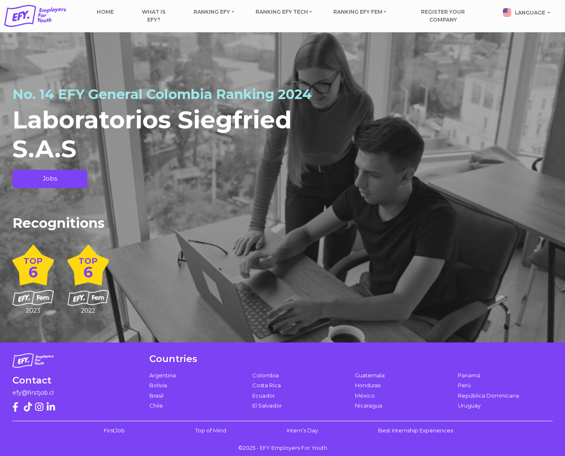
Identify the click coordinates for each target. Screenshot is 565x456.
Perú (464, 385)
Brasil (156, 395)
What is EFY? (153, 16)
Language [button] (530, 13)
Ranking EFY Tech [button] (282, 12)
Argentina (162, 375)
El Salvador (267, 405)
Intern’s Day (302, 430)
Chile (156, 405)
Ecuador (263, 395)
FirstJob (114, 430)
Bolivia (158, 385)
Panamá (469, 375)
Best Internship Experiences (415, 430)
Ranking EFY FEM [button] (358, 12)
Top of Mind (210, 430)
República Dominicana (488, 395)
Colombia (265, 375)
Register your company (443, 16)
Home (105, 12)
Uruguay (469, 405)
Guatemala (370, 375)
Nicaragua (368, 405)
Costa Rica (266, 385)
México (365, 395)
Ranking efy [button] (212, 12)
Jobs (50, 178)
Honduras (368, 385)
